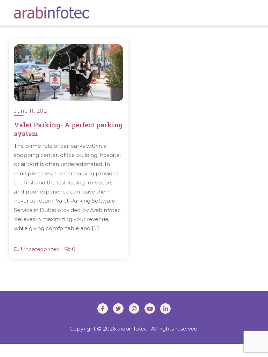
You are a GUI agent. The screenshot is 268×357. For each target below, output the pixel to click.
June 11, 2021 (31, 110)
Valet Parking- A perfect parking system (68, 129)
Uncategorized (39, 249)
